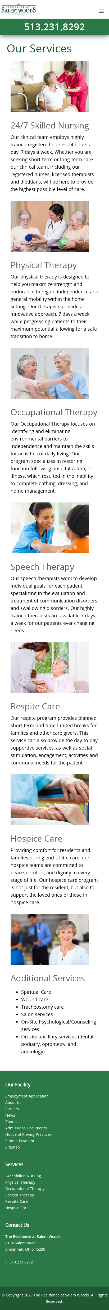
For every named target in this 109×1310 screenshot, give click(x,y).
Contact (12, 1121)
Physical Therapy (20, 1182)
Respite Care (16, 1201)
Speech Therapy (19, 1194)
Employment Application (27, 1096)
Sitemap (12, 1147)
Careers (12, 1108)
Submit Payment (19, 1140)
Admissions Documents (26, 1127)
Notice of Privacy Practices (28, 1134)
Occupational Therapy (24, 1188)
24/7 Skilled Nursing (23, 1175)
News (10, 1115)
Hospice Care (17, 1207)
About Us (13, 1102)
